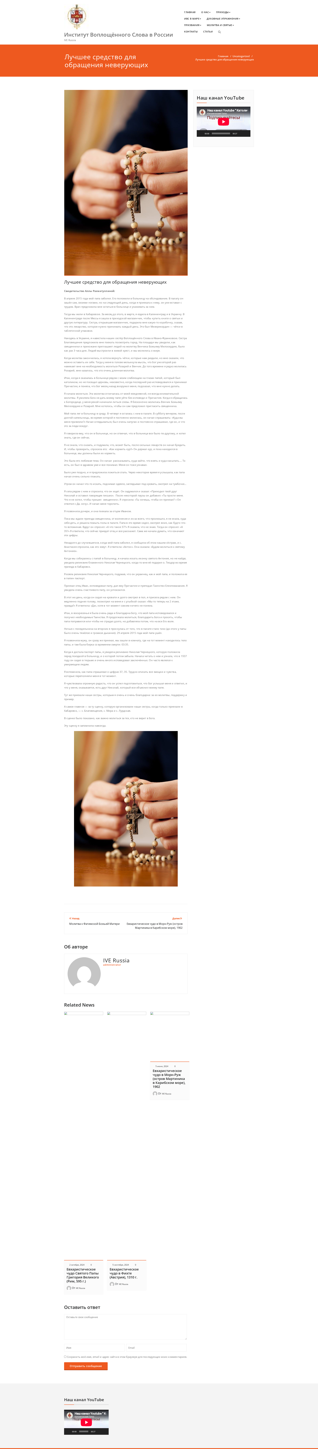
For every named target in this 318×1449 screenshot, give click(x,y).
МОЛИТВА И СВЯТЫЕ (219, 25)
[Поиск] (219, 32)
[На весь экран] (246, 133)
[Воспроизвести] (201, 133)
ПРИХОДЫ (222, 12)
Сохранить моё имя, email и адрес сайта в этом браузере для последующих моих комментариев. (127, 1356)
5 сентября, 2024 (120, 1264)
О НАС (205, 12)
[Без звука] (240, 133)
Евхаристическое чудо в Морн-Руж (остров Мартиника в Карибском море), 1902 (169, 1078)
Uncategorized (241, 56)
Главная (223, 56)
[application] (223, 122)
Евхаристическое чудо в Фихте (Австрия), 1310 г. (124, 1273)
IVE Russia (80, 1288)
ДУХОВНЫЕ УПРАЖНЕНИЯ (222, 18)
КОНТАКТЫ (191, 31)
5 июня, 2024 (162, 1066)
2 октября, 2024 (76, 1264)
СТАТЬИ (208, 31)
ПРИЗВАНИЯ (192, 25)
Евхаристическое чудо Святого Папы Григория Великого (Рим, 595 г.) (83, 1275)
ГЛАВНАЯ (190, 12)
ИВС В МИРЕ (191, 18)
